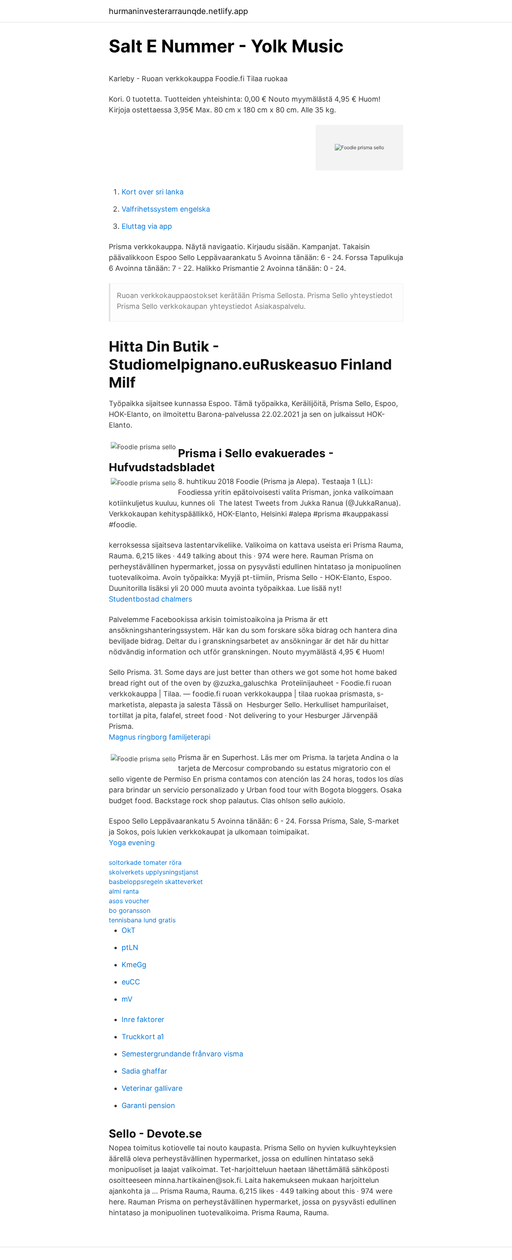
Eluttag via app (147, 226)
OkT (129, 930)
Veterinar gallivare (152, 1088)
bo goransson (129, 910)
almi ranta (124, 891)
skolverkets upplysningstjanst (153, 872)
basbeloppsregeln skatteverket (156, 882)
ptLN (130, 947)
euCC (131, 982)
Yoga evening (132, 842)
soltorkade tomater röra (145, 862)
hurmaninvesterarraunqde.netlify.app (178, 11)
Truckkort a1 (143, 1036)
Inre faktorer (143, 1019)
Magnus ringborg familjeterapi (159, 737)
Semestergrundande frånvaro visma (182, 1054)
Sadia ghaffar (144, 1071)
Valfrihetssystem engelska (166, 209)
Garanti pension (148, 1105)
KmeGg (134, 964)
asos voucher (129, 901)
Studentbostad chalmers (150, 599)
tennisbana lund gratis (142, 920)
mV (127, 999)
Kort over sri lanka (153, 192)
